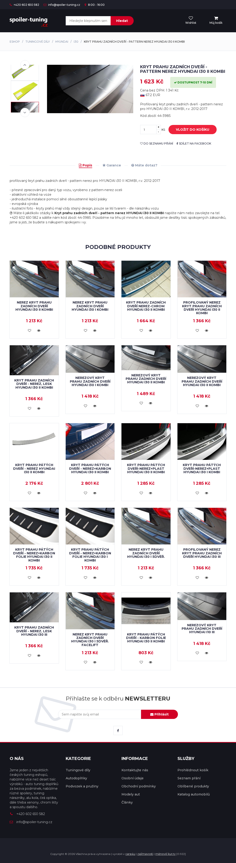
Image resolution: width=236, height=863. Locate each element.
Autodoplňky (76, 778)
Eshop (15, 41)
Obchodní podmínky (138, 786)
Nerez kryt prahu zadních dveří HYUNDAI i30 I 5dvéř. (146, 553)
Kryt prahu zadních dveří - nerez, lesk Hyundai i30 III (34, 631)
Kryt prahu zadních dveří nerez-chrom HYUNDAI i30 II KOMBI (146, 306)
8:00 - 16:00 (96, 4)
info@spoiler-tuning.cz (63, 4)
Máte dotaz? (145, 165)
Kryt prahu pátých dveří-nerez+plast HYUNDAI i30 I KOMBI (202, 468)
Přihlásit (161, 714)
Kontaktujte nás (134, 770)
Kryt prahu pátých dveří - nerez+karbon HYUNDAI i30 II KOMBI (90, 468)
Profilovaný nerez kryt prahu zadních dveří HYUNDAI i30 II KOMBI (202, 307)
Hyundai (61, 41)
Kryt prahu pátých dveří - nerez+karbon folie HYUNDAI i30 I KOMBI (90, 554)
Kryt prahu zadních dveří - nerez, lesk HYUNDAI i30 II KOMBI (34, 384)
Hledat (122, 21)
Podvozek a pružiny (82, 786)
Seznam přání (189, 778)
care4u (130, 854)
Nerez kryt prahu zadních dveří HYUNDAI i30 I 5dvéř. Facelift (90, 639)
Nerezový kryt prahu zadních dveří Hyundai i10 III (202, 628)
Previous (25, 64)
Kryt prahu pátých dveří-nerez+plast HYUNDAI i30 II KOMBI (146, 468)
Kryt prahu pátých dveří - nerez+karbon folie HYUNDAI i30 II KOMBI (34, 554)
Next (25, 112)
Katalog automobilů (193, 794)
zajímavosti (145, 854)
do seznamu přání (158, 143)
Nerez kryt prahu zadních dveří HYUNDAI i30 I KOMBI (90, 306)
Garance (113, 165)
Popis (87, 165)
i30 (76, 41)
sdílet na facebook (194, 143)
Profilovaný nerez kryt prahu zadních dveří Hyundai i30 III (202, 553)
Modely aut (130, 794)
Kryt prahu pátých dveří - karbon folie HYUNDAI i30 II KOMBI (146, 638)
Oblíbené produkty (193, 786)
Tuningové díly (37, 41)
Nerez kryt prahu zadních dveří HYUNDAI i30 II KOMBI (34, 306)
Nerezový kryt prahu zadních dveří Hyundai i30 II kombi (146, 378)
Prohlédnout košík (192, 770)
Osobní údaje (132, 778)
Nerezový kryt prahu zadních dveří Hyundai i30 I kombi (90, 381)
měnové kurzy (165, 854)
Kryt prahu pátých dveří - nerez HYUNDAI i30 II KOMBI (34, 468)
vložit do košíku (192, 129)
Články (127, 802)
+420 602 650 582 (26, 4)
